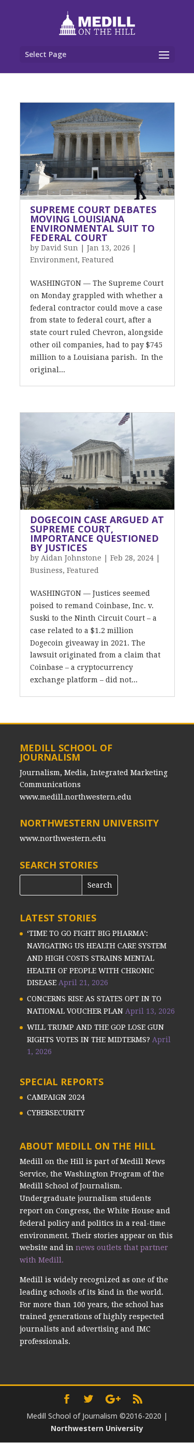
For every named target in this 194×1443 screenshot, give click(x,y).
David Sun (59, 248)
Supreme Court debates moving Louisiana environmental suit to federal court (93, 223)
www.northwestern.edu (63, 838)
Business (46, 570)
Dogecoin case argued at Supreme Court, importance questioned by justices (97, 533)
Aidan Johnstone (71, 558)
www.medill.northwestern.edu (75, 797)
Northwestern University (97, 1428)
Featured (98, 260)
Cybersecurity (56, 1113)
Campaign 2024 (56, 1097)
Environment (54, 260)
